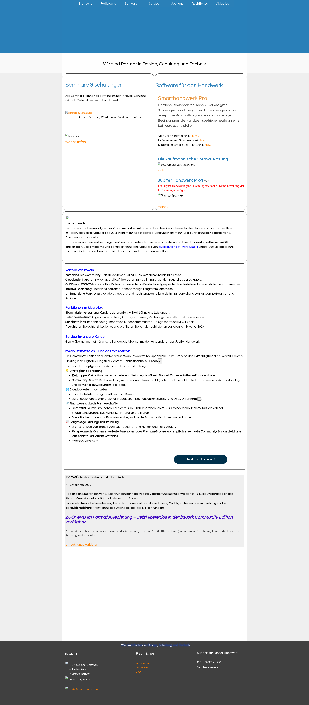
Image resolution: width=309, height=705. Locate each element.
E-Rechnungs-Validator (81, 544)
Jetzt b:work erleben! (200, 459)
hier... (196, 135)
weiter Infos (75, 142)
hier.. (203, 140)
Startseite (85, 3)
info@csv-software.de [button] (84, 689)
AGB (138, 672)
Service (154, 3)
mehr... (162, 170)
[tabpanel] (154, 63)
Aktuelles (222, 3)
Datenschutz (144, 667)
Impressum (142, 663)
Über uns (177, 3)
